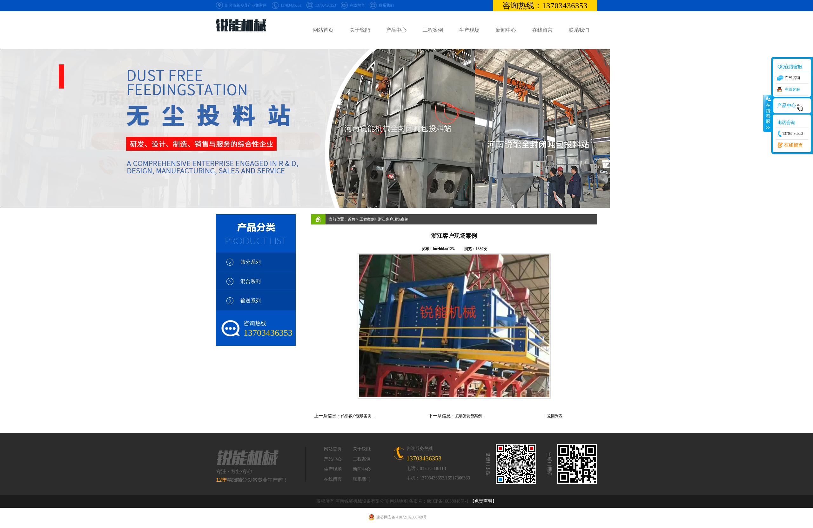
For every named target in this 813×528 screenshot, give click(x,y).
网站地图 (399, 501)
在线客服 (792, 89)
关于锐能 (360, 30)
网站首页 (323, 30)
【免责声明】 (483, 501)
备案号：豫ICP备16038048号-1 (439, 501)
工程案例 (433, 30)
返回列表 (554, 416)
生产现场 (469, 30)
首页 (351, 219)
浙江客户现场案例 (393, 219)
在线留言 (357, 5)
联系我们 (386, 5)
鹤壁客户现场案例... (357, 416)
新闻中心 (506, 30)
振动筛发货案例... (470, 416)
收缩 (767, 113)
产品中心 (396, 30)
